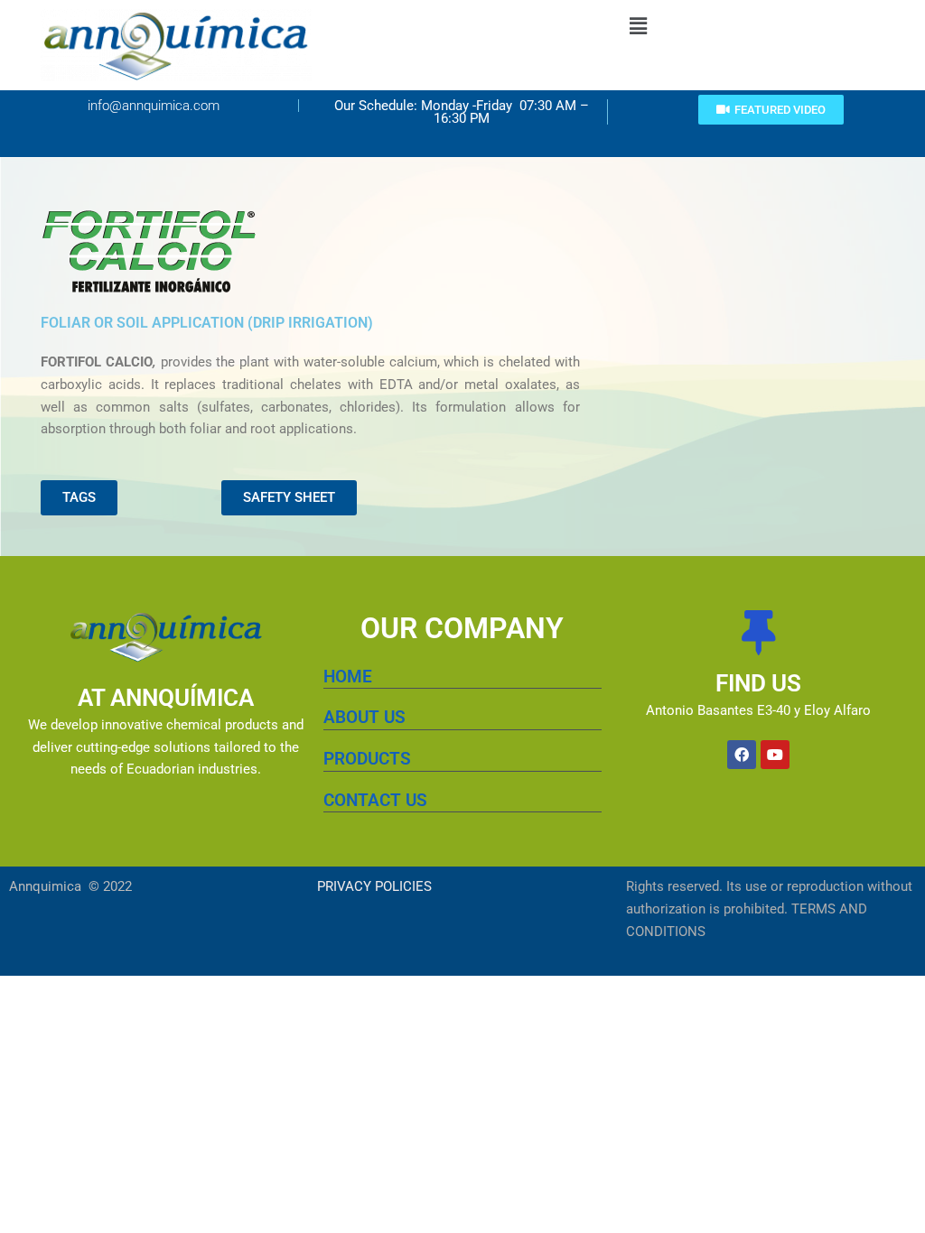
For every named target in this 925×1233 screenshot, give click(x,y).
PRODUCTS (367, 758)
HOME (347, 676)
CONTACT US (375, 800)
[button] (638, 25)
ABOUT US (364, 717)
